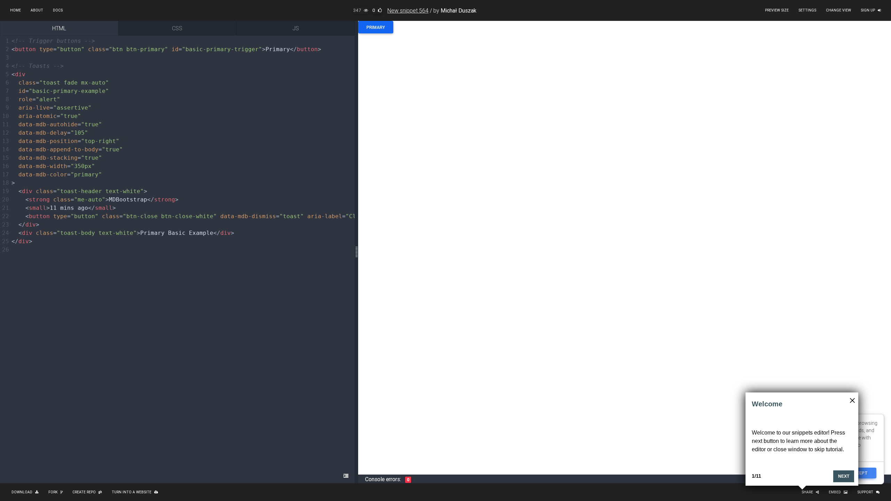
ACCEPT (859, 473)
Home (15, 10)
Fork (53, 492)
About (37, 10)
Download (21, 492)
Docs (58, 10)
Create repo (84, 492)
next (843, 476)
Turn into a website (131, 492)
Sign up (868, 10)
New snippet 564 (407, 10)
